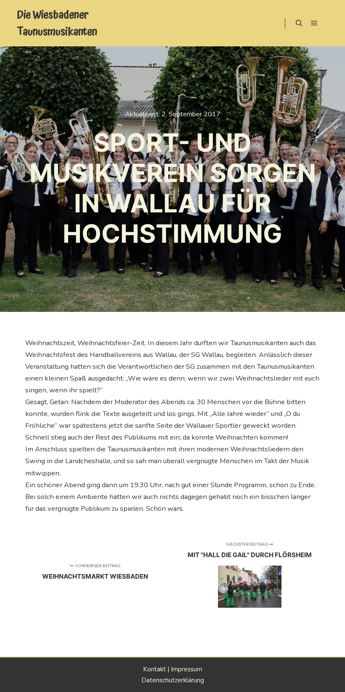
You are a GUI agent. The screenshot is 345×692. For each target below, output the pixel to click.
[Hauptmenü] (314, 23)
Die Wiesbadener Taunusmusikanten (57, 23)
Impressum (186, 669)
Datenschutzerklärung (172, 680)
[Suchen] (299, 23)
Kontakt (154, 669)
